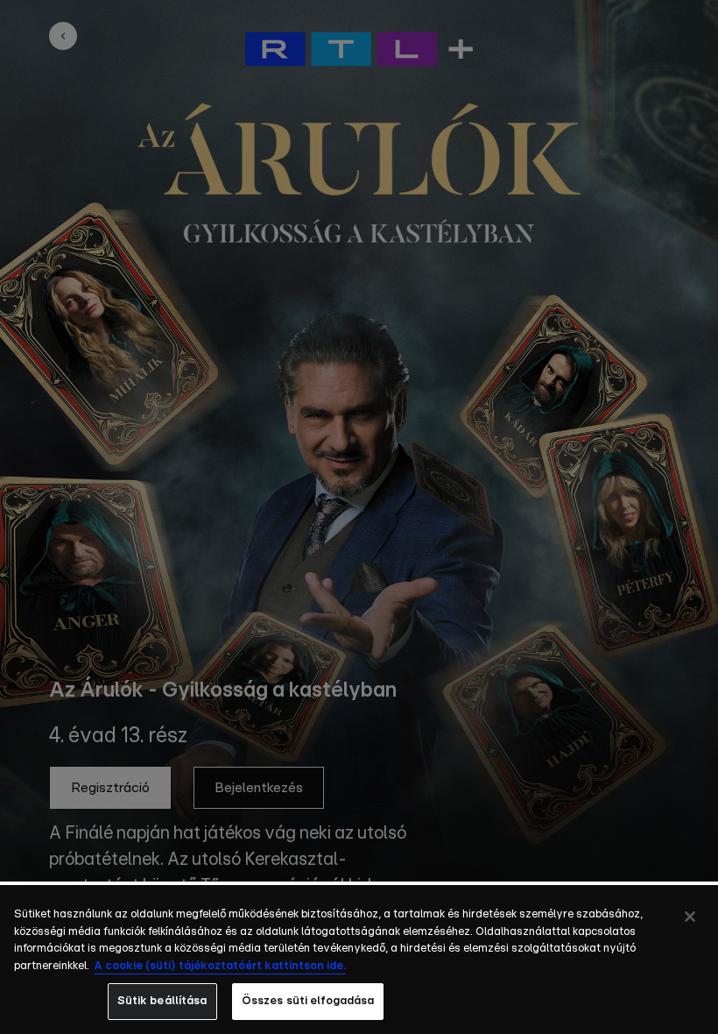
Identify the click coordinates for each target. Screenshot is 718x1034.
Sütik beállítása (162, 1001)
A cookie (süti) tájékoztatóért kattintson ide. (220, 966)
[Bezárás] (690, 916)
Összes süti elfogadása (308, 1001)
